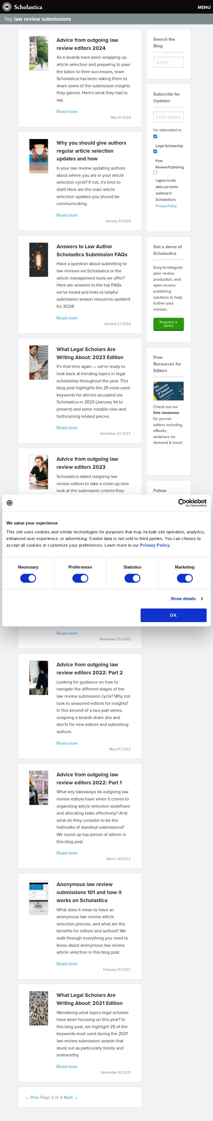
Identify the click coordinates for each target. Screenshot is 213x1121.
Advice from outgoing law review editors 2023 (87, 463)
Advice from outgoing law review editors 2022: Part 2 (90, 668)
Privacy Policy (154, 545)
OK (173, 615)
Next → (71, 1097)
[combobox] (168, 62)
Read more (67, 111)
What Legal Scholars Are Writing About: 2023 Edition (90, 353)
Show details (183, 598)
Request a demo (168, 323)
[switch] (80, 578)
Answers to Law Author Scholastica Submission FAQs (92, 250)
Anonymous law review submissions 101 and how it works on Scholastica (89, 892)
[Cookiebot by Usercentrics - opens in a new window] (182, 503)
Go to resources (168, 457)
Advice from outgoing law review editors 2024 (87, 44)
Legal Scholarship (169, 145)
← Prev (32, 1097)
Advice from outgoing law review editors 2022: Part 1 (89, 778)
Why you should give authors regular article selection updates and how (91, 151)
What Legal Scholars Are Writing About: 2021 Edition (90, 999)
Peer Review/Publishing (170, 164)
